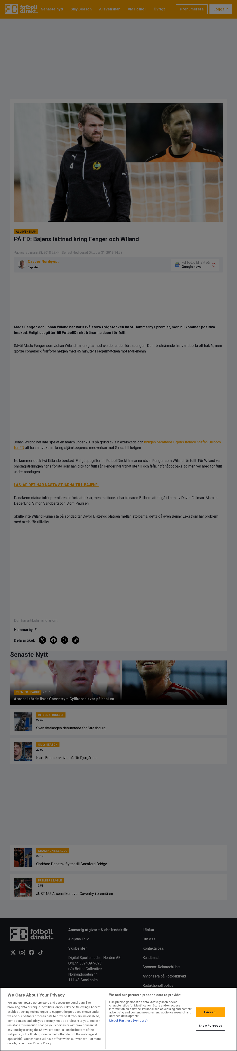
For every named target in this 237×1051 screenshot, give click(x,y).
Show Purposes (210, 1025)
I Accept (210, 1012)
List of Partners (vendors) (128, 1020)
